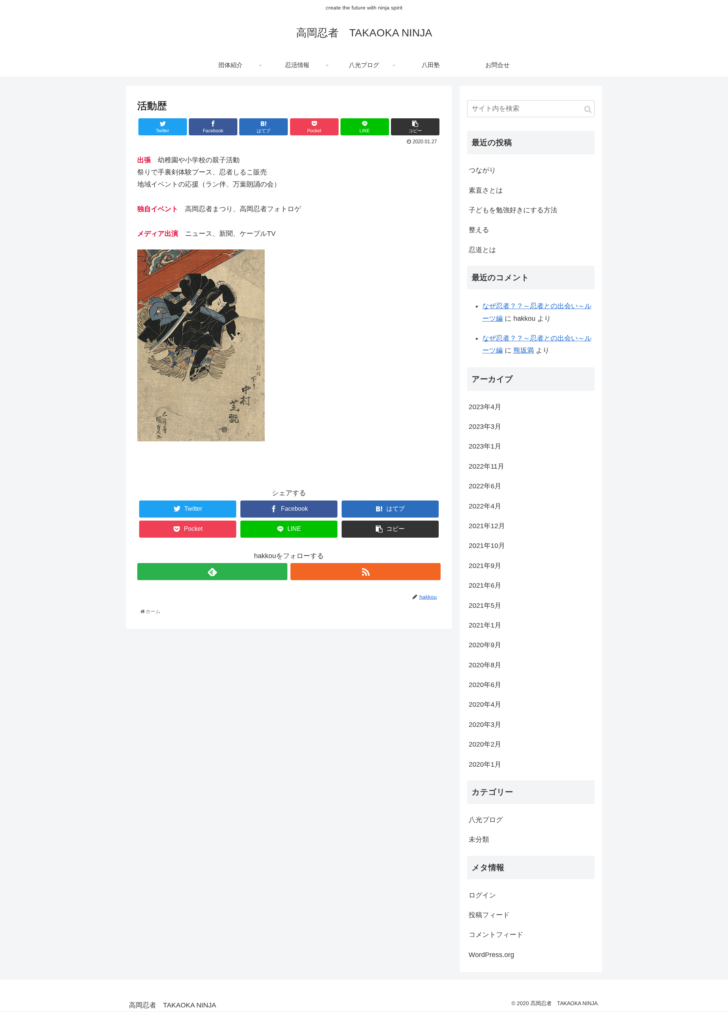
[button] (588, 109)
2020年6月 (485, 685)
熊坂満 (523, 350)
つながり (482, 170)
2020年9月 (485, 645)
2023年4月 (485, 407)
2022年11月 (486, 466)
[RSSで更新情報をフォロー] (365, 571)
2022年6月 (485, 486)
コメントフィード (496, 934)
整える (479, 230)
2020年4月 (485, 704)
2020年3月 (485, 724)
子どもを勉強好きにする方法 (513, 210)
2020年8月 (485, 665)
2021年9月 (485, 566)
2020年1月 (485, 764)
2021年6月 (485, 585)
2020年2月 (485, 744)
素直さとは (486, 190)
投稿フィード (489, 915)
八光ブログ (486, 820)
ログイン (482, 895)
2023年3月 (485, 426)
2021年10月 (487, 545)
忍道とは (482, 250)
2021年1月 (485, 625)
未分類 (479, 839)
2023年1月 (485, 446)
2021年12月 (487, 526)
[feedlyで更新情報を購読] (212, 571)
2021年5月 (485, 605)
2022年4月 (485, 506)
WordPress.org (491, 955)
